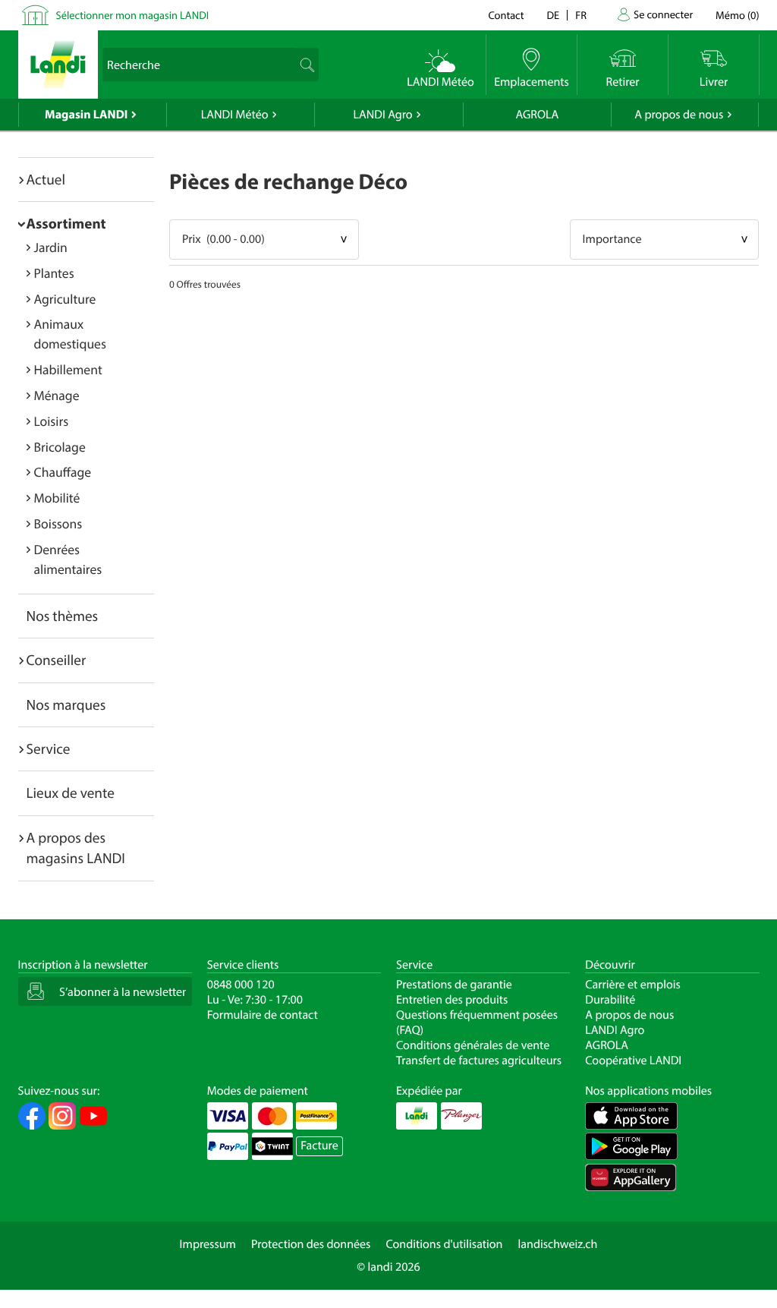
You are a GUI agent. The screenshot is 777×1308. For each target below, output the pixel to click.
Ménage (57, 395)
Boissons (58, 523)
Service (49, 748)
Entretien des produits (452, 999)
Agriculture (65, 298)
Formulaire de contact (262, 1015)
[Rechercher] (306, 64)
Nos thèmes (63, 616)
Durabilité (610, 999)
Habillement (68, 369)
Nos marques (66, 704)
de (553, 15)
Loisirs (51, 421)
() (737, 15)
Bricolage (60, 446)
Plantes (54, 273)
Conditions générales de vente (472, 1045)
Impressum (208, 1244)
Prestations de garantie (454, 984)
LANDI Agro (382, 114)
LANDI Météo (235, 114)
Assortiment (66, 223)
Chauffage (63, 472)
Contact (506, 15)
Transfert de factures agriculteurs (479, 1060)
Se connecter (663, 14)
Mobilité (57, 497)
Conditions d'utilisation (443, 1244)
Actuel (46, 179)
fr (581, 15)
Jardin (51, 247)
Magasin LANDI (86, 114)
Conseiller (57, 660)
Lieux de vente (71, 792)
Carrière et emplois (633, 984)
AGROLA (536, 114)
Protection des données (311, 1244)
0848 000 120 (241, 984)
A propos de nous (678, 114)
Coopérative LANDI (633, 1060)
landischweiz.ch (558, 1244)
